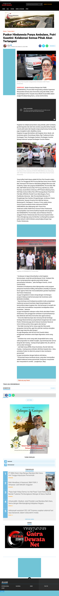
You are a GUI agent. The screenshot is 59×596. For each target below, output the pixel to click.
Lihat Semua (29, 400)
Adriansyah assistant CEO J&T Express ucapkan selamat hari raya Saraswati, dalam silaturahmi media (30, 511)
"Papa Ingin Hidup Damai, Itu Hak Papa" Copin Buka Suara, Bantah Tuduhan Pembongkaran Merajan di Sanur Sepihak (29, 493)
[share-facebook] (40, 46)
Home (3, 9)
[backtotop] (29, 578)
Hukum (12, 9)
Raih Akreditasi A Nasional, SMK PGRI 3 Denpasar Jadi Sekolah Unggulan (22, 483)
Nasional (10, 461)
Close (2, 591)
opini (27, 9)
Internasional (11, 464)
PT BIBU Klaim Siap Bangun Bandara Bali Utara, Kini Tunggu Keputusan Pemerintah (25, 474)
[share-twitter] (43, 46)
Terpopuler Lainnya (29, 519)
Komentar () (52, 45)
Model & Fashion (20, 9)
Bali (8, 9)
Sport (3, 588)
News (31, 586)
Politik (46, 586)
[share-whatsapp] (47, 46)
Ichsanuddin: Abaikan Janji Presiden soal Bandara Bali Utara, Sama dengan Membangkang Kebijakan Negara (30, 502)
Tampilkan (53, 388)
